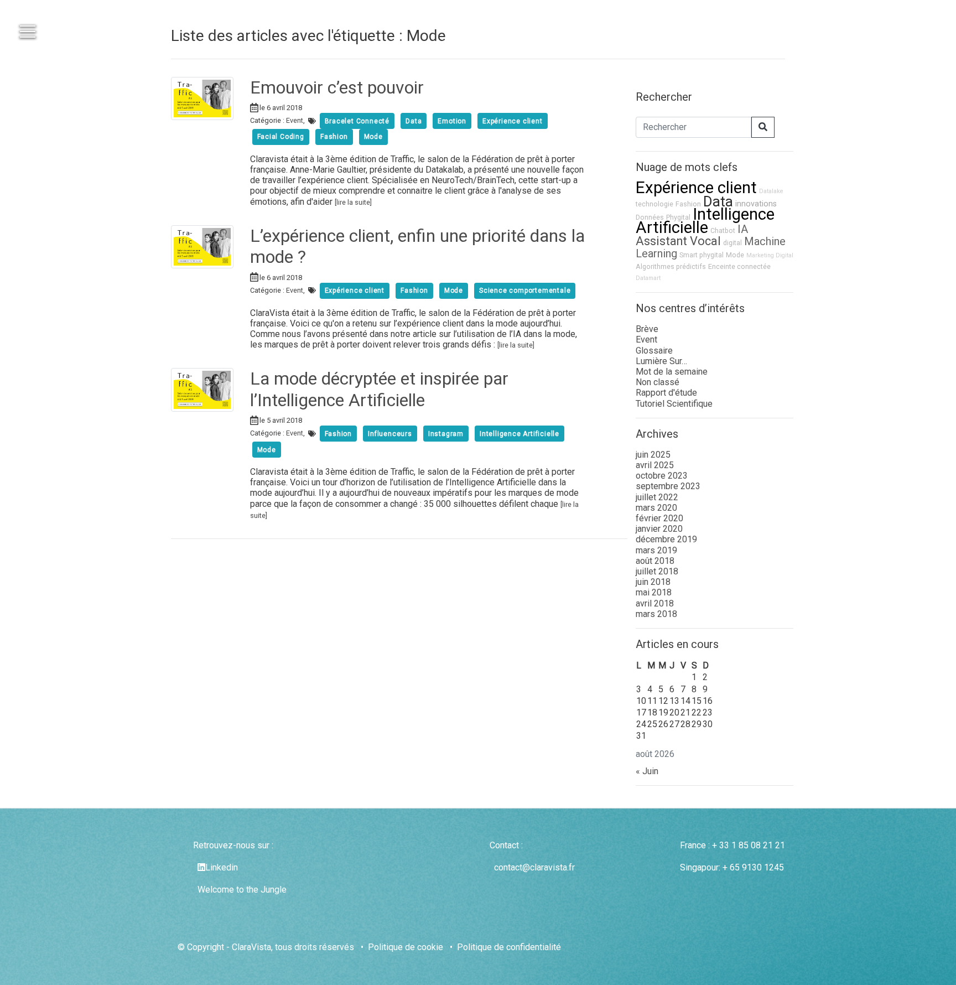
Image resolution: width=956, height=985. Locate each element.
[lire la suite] (353, 202)
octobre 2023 (662, 475)
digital (732, 243)
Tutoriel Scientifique (674, 403)
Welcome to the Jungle (242, 889)
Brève (647, 329)
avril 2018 (655, 603)
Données (650, 217)
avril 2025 (655, 465)
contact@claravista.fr (534, 867)
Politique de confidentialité (509, 947)
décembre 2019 (666, 539)
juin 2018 (653, 582)
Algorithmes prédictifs (671, 266)
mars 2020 (656, 507)
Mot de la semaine (672, 371)
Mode (735, 255)
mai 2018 (654, 592)
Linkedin (221, 867)
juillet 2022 (657, 497)
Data (718, 201)
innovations (756, 204)
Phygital (678, 217)
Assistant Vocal (678, 241)
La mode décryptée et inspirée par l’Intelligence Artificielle (379, 389)
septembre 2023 (668, 486)
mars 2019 (656, 550)
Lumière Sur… (661, 361)
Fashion (688, 204)
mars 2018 (656, 614)
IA (742, 229)
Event (294, 121)
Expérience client (696, 187)
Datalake (771, 191)
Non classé (657, 382)
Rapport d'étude (666, 392)
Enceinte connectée (739, 266)
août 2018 (655, 561)
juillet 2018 (657, 571)
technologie (654, 204)
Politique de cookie (405, 947)
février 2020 (659, 518)
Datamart (648, 278)
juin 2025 (653, 454)
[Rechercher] (763, 127)
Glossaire (654, 350)
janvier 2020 (659, 528)
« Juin (647, 771)
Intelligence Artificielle (705, 221)
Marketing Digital (769, 255)
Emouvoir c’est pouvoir (337, 87)
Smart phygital (701, 255)
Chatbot (722, 230)
